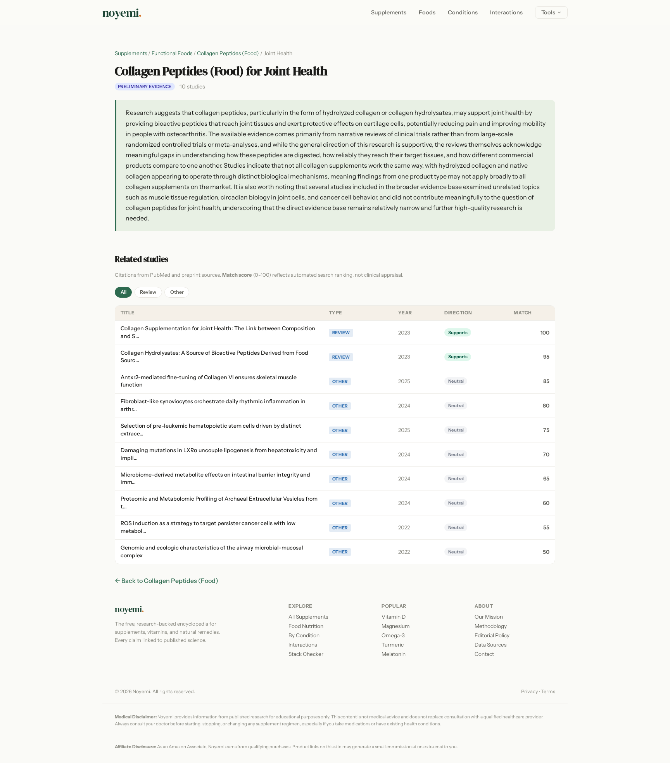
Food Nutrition (305, 626)
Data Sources (490, 645)
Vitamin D (394, 617)
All (123, 292)
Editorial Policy (492, 635)
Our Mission (489, 617)
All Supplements (308, 617)
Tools (548, 12)
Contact (484, 654)
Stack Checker (305, 654)
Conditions (463, 12)
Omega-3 (393, 635)
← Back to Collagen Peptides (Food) (166, 580)
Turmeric (393, 645)
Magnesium (396, 626)
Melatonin (394, 654)
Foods (427, 12)
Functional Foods (172, 53)
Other (177, 292)
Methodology (491, 626)
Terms (548, 691)
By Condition (303, 635)
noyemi (122, 13)
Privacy (529, 691)
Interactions (506, 12)
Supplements (388, 12)
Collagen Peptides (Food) (228, 53)
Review (148, 292)
